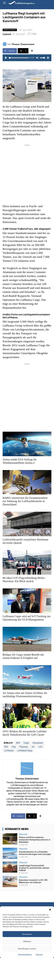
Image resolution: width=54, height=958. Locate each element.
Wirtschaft (9, 30)
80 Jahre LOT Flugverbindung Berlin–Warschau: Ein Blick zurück (24, 579)
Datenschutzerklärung (25, 954)
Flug (14, 746)
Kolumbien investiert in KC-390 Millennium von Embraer (33, 881)
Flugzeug (23, 746)
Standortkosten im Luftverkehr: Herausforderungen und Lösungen (35, 853)
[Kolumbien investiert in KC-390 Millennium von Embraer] (10, 881)
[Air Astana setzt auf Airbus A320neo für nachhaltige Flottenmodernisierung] (27, 677)
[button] (50, 909)
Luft (40, 746)
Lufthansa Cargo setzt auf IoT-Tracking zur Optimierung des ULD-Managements (27, 618)
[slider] (19, 58)
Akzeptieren (27, 934)
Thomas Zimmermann (23, 44)
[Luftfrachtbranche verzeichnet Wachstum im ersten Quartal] (27, 524)
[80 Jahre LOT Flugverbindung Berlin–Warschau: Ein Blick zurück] (27, 562)
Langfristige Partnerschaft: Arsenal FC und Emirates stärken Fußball (34, 868)
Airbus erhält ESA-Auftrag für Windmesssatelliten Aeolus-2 (20, 461)
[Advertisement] (27, 173)
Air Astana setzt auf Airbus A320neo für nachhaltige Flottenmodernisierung (25, 694)
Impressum (39, 954)
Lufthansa (9, 750)
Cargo (26, 743)
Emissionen (38, 743)
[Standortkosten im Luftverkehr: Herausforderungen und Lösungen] (10, 853)
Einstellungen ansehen (27, 949)
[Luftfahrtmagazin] (20, 2)
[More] (32, 50)
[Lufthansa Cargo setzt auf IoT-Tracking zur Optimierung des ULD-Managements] (27, 600)
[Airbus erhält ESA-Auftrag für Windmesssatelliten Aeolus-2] (27, 444)
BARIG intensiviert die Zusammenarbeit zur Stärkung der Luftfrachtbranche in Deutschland (25, 501)
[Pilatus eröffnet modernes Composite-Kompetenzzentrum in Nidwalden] (10, 838)
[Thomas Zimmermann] (5, 44)
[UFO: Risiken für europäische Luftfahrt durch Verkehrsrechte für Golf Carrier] (27, 716)
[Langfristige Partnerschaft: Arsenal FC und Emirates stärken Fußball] (10, 867)
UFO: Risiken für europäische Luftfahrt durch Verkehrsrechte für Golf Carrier (25, 733)
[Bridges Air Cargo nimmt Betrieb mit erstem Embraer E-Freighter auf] (27, 639)
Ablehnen (27, 941)
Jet (33, 746)
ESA (6, 746)
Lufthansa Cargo (24, 750)
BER (18, 743)
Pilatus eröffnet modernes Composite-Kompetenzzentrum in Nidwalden (34, 839)
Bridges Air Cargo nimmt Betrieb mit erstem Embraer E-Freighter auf (23, 656)
